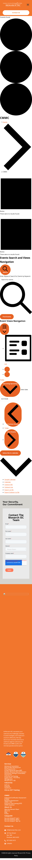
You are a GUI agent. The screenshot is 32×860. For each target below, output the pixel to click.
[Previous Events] (7, 369)
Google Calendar (10, 480)
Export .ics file (9, 490)
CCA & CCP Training (12, 790)
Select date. (24, 390)
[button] (27, 4)
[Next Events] (7, 374)
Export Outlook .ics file (11, 492)
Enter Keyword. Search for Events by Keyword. (15, 276)
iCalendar (7, 482)
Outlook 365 (8, 485)
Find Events (7, 317)
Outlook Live (8, 487)
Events (5, 122)
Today (2, 380)
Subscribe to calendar (10, 453)
